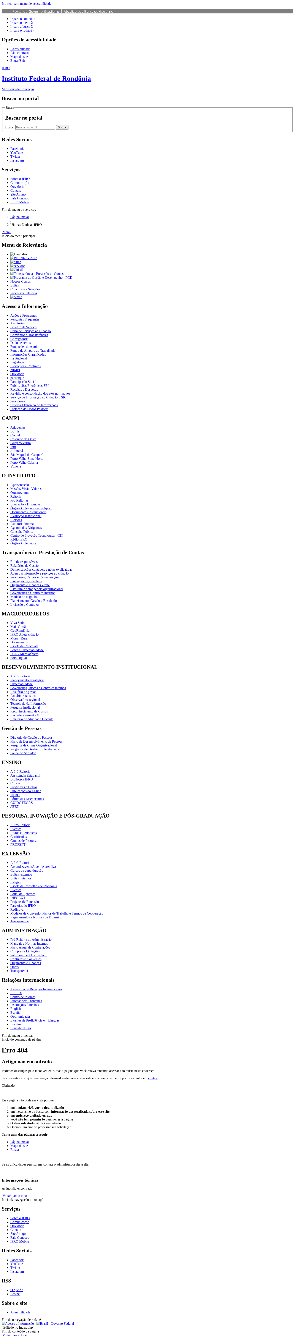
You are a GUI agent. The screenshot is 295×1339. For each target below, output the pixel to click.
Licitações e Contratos (25, 366)
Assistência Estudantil (25, 775)
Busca (14, 1149)
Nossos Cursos (20, 281)
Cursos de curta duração (26, 870)
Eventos (15, 829)
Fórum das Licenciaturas (27, 799)
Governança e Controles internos (32, 593)
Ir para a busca (21, 26)
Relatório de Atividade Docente (31, 719)
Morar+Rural (19, 638)
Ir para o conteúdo (24, 19)
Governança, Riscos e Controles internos (38, 688)
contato (153, 1078)
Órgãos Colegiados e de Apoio (31, 508)
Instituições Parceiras (24, 1005)
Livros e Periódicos (23, 833)
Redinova (17, 909)
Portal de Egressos (22, 894)
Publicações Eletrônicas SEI (29, 385)
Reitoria (15, 496)
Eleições (16, 520)
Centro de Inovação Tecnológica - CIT (36, 535)
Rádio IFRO (18, 539)
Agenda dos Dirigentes (26, 527)
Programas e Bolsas (23, 787)
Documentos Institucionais (28, 512)
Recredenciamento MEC (27, 715)
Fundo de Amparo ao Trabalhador (33, 350)
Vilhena (15, 466)
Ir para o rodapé (22, 30)
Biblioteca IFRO (21, 779)
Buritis (14, 431)
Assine (15, 1294)
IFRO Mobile (19, 202)
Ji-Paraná (16, 451)
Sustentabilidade (21, 684)
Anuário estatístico (23, 696)
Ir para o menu (21, 22)
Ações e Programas (23, 315)
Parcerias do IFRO (23, 905)
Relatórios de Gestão (24, 565)
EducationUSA (20, 1028)
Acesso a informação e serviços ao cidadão (39, 573)
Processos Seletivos (23, 293)
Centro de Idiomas (22, 997)
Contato (15, 190)
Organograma (19, 492)
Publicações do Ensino (25, 791)
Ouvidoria (17, 186)
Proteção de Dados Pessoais (29, 409)
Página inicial (19, 217)
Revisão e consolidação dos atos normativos (40, 393)
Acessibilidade (20, 49)
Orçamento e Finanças (25, 963)
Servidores (17, 401)
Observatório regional (25, 699)
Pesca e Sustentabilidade (27, 650)
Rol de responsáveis (24, 561)
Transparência (19, 921)
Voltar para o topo (14, 1196)
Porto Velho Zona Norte (26, 458)
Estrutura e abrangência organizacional (36, 589)
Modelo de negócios (24, 597)
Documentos (19, 642)
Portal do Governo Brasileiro (36, 11)
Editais (15, 285)
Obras (14, 967)
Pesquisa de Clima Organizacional (33, 745)
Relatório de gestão (23, 692)
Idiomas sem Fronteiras (26, 1001)
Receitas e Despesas (24, 389)
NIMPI (15, 370)
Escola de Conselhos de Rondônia (33, 886)
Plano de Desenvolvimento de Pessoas (36, 741)
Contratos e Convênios (25, 959)
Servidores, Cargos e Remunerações (35, 577)
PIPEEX (16, 993)
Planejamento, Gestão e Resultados (34, 600)
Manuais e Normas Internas (29, 943)
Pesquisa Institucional (25, 707)
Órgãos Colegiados (23, 543)
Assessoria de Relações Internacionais (36, 989)
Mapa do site (19, 56)
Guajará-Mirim (20, 443)
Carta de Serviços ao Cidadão (30, 331)
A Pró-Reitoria (20, 676)
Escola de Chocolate (24, 646)
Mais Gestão (18, 626)
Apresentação (19, 485)
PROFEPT (17, 844)
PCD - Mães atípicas (24, 654)
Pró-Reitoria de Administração (31, 939)
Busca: (10, 127)
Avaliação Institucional (25, 516)
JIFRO (15, 795)
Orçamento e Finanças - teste (30, 585)
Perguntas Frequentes (25, 319)
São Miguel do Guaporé (26, 455)
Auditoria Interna (22, 524)
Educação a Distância (25, 504)
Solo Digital (18, 658)
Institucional (18, 358)
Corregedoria (19, 339)
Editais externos (21, 874)
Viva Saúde (18, 623)
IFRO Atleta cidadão (24, 634)
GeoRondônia (20, 630)
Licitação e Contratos (24, 604)
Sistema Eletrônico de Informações (34, 405)
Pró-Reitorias (19, 500)
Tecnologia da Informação (28, 703)
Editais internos (20, 878)
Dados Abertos (20, 343)
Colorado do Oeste (23, 439)
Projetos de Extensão (24, 901)
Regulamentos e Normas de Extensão (35, 917)
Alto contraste (19, 53)
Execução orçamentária (26, 581)
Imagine (15, 1024)
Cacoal (15, 435)
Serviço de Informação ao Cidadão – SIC (38, 397)
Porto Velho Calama (24, 462)
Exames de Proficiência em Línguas (34, 1020)
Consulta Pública (21, 531)
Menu (6, 232)
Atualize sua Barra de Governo (88, 11)
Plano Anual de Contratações (30, 947)
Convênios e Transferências (29, 335)
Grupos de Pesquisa (23, 840)
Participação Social (23, 382)
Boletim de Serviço (23, 327)
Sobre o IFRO (20, 179)
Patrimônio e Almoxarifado (28, 955)
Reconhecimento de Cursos (29, 711)
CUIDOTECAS (21, 803)
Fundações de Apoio (24, 346)
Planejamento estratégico (27, 680)
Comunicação (19, 183)
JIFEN (14, 806)
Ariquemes (17, 427)
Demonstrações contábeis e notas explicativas (41, 569)
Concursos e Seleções (25, 289)
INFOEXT (17, 898)
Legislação (17, 362)
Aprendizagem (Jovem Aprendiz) (33, 866)
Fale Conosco (19, 198)
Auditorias (17, 323)
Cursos (15, 783)
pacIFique (17, 378)
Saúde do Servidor (23, 753)
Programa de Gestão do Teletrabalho (35, 749)
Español (15, 1012)
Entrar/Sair (17, 60)
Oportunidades (20, 1016)
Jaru (13, 447)
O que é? (16, 1290)
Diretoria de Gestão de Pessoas (31, 737)
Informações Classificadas (28, 354)
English (15, 1008)
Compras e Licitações (25, 951)
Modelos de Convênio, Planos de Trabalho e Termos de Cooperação (56, 913)
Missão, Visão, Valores (25, 489)
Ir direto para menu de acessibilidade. (27, 3)
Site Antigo (18, 194)
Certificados (18, 837)
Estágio (15, 882)
